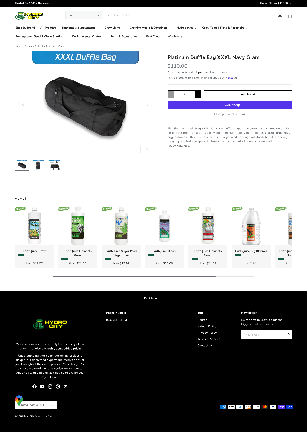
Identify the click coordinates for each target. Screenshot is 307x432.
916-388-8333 (116, 320)
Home (18, 46)
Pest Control (154, 36)
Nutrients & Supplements (78, 28)
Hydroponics (185, 28)
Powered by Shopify (45, 416)
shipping (198, 72)
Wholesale (175, 36)
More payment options (229, 114)
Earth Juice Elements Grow (78, 253)
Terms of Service (209, 339)
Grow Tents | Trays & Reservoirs (223, 28)
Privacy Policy (207, 332)
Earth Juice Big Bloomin (251, 251)
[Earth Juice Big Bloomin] (251, 225)
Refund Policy (207, 326)
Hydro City (28, 416)
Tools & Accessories (124, 36)
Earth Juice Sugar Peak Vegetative (121, 253)
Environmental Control (87, 36)
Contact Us (205, 345)
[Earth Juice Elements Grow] (77, 225)
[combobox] (160, 15)
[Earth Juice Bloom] (164, 225)
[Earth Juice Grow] (34, 225)
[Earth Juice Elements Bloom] (207, 225)
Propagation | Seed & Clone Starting (39, 36)
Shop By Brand (25, 28)
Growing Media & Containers (149, 28)
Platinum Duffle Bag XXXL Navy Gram (44, 46)
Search (202, 320)
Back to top (151, 298)
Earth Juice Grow (34, 251)
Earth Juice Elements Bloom (208, 253)
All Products (48, 28)
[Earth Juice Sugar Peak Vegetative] (121, 225)
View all (20, 198)
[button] (290, 16)
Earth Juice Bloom (164, 251)
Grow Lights (112, 28)
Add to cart (248, 94)
